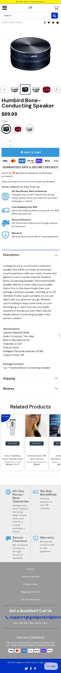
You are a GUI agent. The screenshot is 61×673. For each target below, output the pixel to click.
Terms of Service (30, 576)
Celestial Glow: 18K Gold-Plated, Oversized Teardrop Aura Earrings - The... (37, 458)
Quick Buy (12, 443)
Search (30, 569)
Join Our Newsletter (30, 599)
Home (5, 22)
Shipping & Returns (30, 591)
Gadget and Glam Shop (25, 662)
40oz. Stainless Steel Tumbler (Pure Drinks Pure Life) (13, 458)
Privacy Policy (30, 584)
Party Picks (16, 22)
